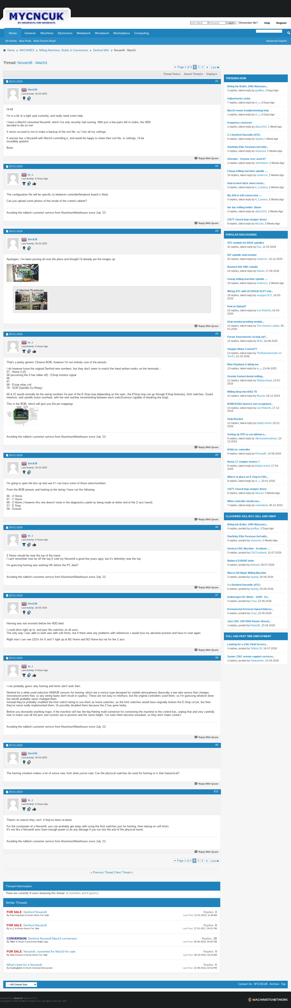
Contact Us (245, 984)
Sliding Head (264, 380)
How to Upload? (236, 306)
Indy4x (260, 270)
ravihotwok (261, 505)
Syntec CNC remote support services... (251, 656)
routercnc (262, 175)
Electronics (65, 33)
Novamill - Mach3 (32, 63)
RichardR (260, 453)
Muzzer (259, 223)
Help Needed (235, 419)
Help (267, 23)
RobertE (255, 625)
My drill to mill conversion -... (244, 195)
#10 (216, 791)
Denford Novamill (35, 912)
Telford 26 (256, 648)
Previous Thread (103, 872)
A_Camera (261, 187)
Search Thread (192, 74)
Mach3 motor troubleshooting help (248, 110)
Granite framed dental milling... (245, 376)
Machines (46, 33)
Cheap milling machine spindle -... (247, 171)
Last (213, 67)
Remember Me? (248, 22)
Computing (141, 33)
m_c (257, 102)
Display (210, 74)
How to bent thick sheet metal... (246, 183)
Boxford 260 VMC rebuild (242, 266)
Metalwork (84, 33)
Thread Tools (171, 74)
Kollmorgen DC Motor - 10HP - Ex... (248, 597)
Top (283, 984)
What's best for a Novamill (24, 964)
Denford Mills (101, 50)
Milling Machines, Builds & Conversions (63, 50)
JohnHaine (261, 163)
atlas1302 (261, 126)
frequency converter (239, 122)
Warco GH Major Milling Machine (246, 572)
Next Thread (123, 872)
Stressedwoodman (266, 438)
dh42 (260, 340)
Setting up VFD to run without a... (246, 434)
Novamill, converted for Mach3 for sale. (49, 951)
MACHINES (27, 50)
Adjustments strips (239, 98)
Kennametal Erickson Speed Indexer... (250, 609)
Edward (255, 564)
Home (13, 33)
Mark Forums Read (44, 40)
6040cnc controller (238, 449)
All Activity (11, 40)
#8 (216, 657)
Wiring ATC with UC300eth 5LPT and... (250, 291)
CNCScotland (259, 552)
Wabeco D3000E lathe (240, 560)
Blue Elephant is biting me (243, 364)
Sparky (259, 138)
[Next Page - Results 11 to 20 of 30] (207, 67)
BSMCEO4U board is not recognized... (250, 403)
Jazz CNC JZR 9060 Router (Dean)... (249, 621)
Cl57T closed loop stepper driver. (247, 219)
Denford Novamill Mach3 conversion (52, 938)
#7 (216, 595)
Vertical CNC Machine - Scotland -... (248, 548)
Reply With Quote (208, 158)
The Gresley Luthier (268, 325)
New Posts (25, 40)
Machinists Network (268, 1000)
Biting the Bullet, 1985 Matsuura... (247, 86)
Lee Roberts (264, 310)
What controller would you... (244, 501)
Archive (274, 984)
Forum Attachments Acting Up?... (247, 336)
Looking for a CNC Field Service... (247, 644)
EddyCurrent (264, 423)
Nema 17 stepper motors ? (243, 461)
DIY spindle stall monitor (242, 254)
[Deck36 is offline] (13, 93)
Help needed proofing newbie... (245, 321)
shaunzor (260, 151)
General (29, 33)
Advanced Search (276, 40)
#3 (216, 230)
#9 (216, 744)
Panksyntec (257, 660)
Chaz (254, 601)
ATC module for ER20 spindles (245, 242)
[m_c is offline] (13, 178)
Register (281, 23)
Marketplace (121, 33)
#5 (216, 454)
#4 (216, 333)
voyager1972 (264, 295)
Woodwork (102, 33)
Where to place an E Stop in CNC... (248, 476)
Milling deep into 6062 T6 (242, 391)
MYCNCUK (261, 984)
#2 (216, 166)
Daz (259, 246)
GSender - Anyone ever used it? (246, 158)
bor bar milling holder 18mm (244, 207)
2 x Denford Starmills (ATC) (243, 134)
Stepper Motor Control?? (242, 349)
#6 (216, 527)
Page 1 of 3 (184, 67)
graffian (259, 90)
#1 (216, 81)
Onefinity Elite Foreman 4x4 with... (247, 147)
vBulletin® (18, 998)
